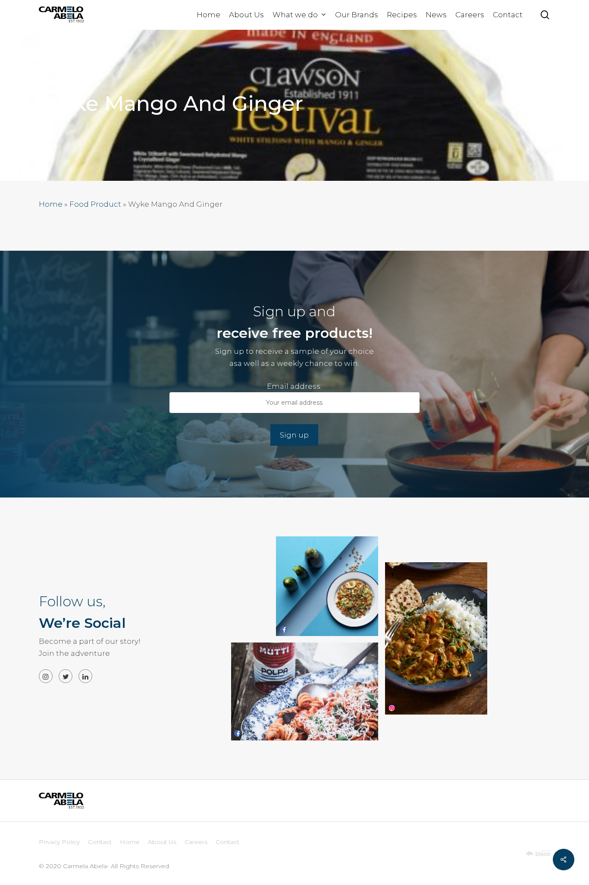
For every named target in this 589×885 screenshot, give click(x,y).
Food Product (95, 204)
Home (51, 204)
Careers (196, 842)
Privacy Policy (59, 842)
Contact (100, 842)
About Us (162, 842)
